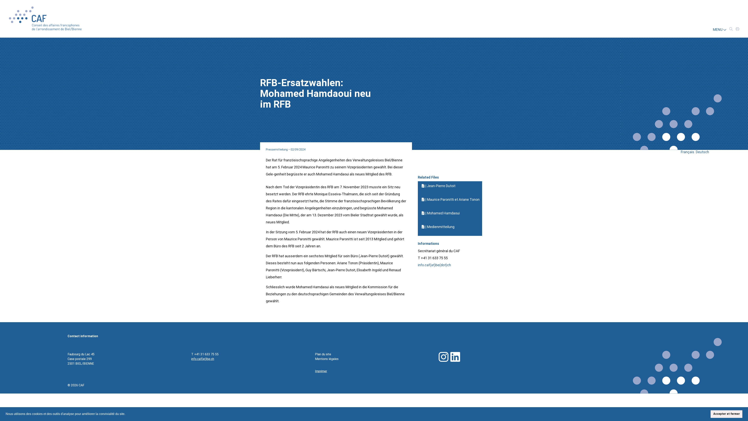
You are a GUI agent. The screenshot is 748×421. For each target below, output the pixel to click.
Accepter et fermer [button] (726, 414)
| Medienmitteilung (439, 227)
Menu (718, 29)
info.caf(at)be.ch (202, 359)
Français (688, 152)
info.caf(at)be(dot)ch (434, 265)
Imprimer (321, 371)
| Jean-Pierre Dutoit (439, 186)
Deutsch (702, 152)
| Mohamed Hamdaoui (442, 213)
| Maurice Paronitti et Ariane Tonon (452, 199)
